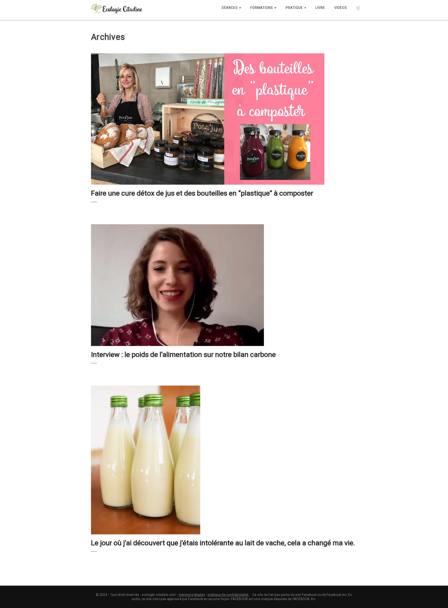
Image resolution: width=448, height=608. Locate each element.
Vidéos (340, 8)
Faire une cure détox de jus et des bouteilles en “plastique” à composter (202, 193)
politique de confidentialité (228, 595)
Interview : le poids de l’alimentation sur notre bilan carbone (183, 354)
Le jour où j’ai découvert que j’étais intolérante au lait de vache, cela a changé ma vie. (223, 543)
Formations (262, 8)
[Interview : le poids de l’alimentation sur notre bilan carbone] (224, 285)
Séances (230, 8)
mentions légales (192, 595)
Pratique (295, 8)
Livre (320, 8)
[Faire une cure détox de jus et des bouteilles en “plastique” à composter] (224, 119)
